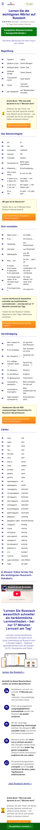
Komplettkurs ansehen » (20, 826)
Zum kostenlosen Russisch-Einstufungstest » (16, 217)
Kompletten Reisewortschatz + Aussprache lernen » (18, 31)
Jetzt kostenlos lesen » (18, 125)
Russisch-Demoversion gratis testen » (17, 324)
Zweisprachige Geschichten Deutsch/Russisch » (16, 420)
